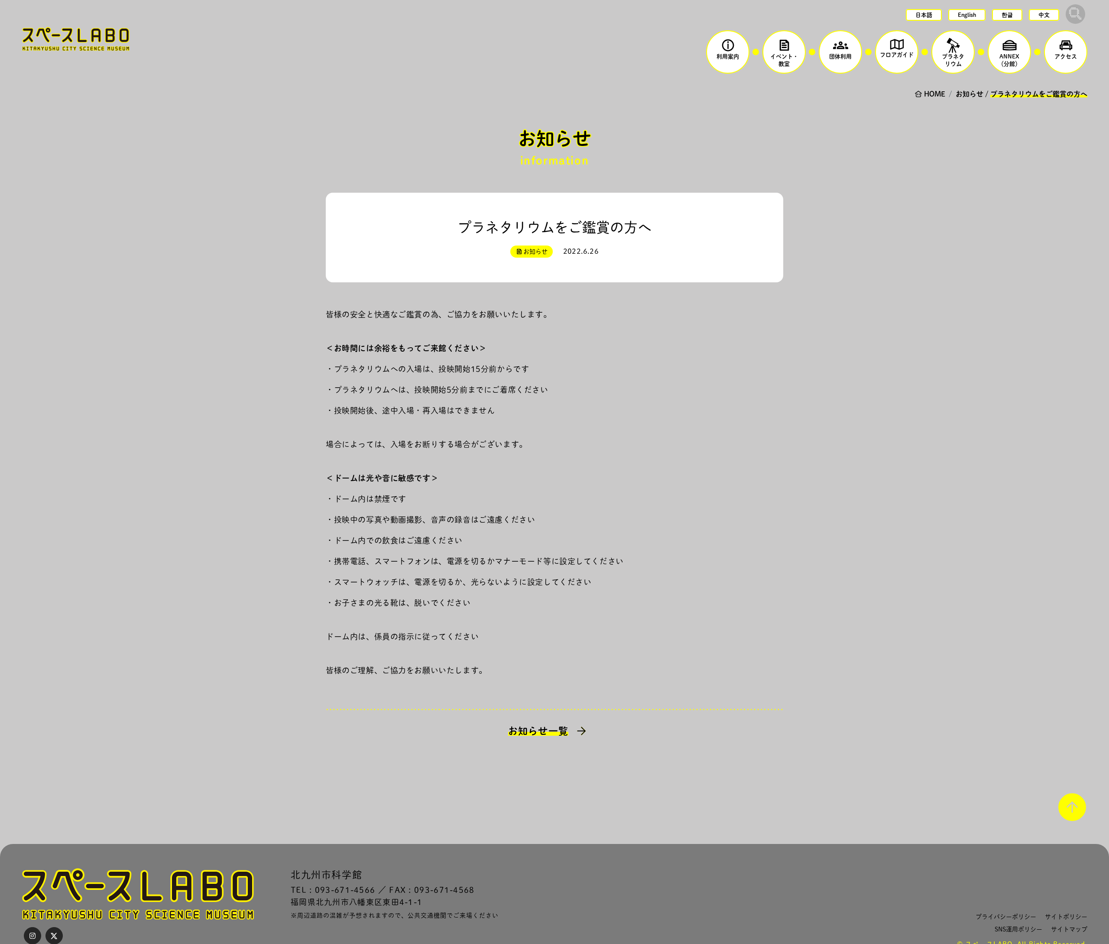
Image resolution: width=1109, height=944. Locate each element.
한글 (1007, 15)
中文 (1044, 15)
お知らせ (969, 94)
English (967, 15)
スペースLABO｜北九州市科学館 (76, 39)
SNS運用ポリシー (1018, 929)
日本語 (923, 15)
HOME (934, 94)
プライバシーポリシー (1006, 917)
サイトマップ (1069, 929)
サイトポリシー (1066, 917)
